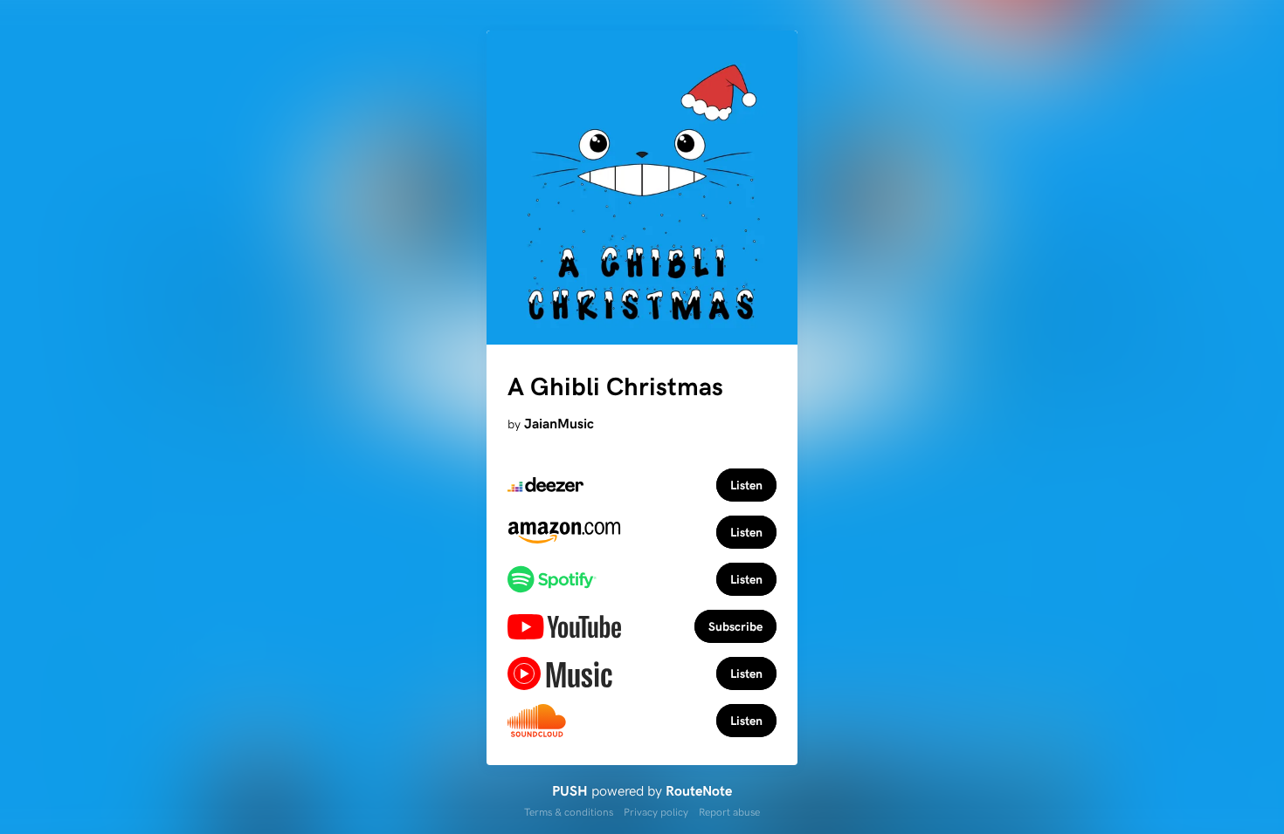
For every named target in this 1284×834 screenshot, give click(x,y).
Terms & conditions (568, 811)
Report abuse (729, 811)
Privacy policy (656, 811)
